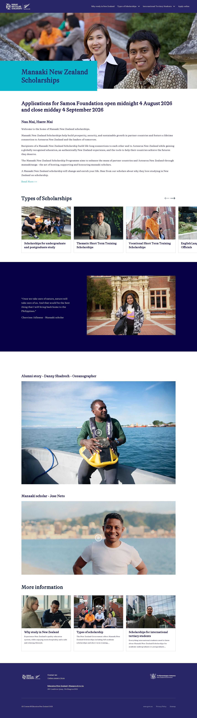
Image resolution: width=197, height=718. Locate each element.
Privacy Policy (161, 706)
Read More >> (29, 181)
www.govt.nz (148, 706)
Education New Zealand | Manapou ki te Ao (66, 686)
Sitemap (173, 706)
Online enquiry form (56, 678)
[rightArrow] (173, 198)
